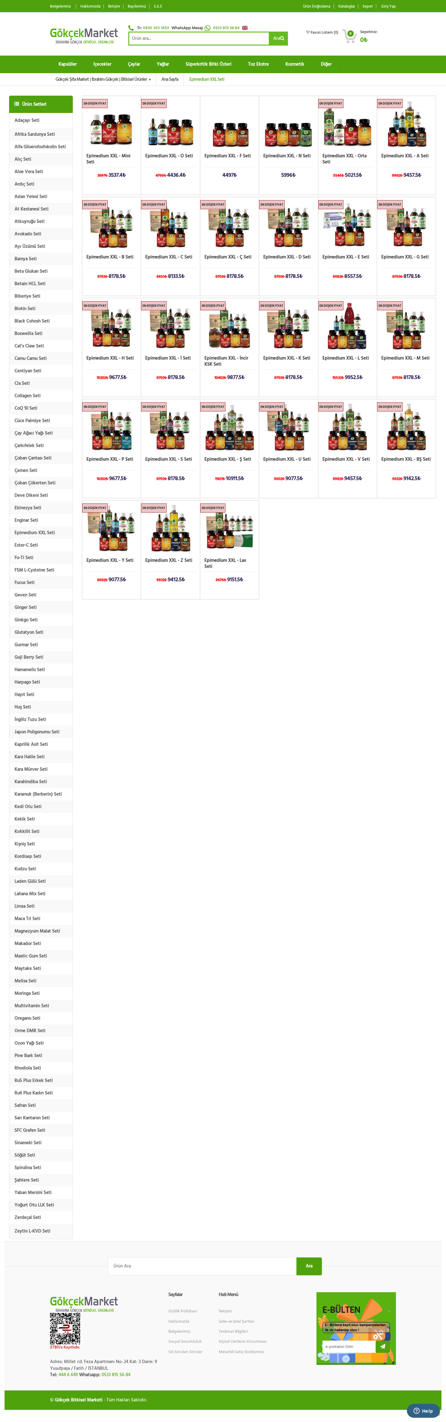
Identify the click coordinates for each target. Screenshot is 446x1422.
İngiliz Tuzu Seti (30, 719)
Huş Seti (23, 707)
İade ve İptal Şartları (237, 1321)
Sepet (368, 6)
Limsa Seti (25, 906)
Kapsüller (68, 64)
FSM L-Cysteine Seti (34, 570)
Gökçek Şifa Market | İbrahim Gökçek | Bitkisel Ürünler (102, 79)
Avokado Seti (28, 234)
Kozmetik (295, 64)
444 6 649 (68, 1375)
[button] (249, 28)
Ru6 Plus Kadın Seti (34, 1093)
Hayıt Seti (24, 694)
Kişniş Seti (25, 844)
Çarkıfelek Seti (29, 445)
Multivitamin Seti (32, 1006)
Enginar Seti (26, 520)
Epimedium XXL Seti (35, 533)
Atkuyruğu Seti (30, 221)
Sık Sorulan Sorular (185, 1352)
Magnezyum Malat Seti (37, 931)
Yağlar (163, 64)
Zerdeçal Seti (28, 1217)
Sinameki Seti (28, 1143)
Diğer (326, 64)
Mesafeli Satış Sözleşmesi (241, 1352)
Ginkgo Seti (26, 620)
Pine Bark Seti (28, 1055)
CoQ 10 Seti (26, 408)
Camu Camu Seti (31, 358)
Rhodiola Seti (28, 1068)
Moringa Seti (27, 993)
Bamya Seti (26, 259)
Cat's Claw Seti (29, 346)
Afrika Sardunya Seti (35, 134)
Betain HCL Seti (30, 284)
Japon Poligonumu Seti (37, 732)
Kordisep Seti (28, 856)
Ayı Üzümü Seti (30, 246)
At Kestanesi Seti (32, 209)
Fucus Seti (25, 582)
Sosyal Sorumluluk (185, 1341)
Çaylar (134, 64)
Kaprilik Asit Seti (31, 744)
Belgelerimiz (60, 6)
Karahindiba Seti (31, 782)
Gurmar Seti (26, 645)
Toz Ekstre (258, 64)
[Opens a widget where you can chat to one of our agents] (423, 1411)
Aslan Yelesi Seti (31, 196)
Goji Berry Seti (29, 657)
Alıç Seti (23, 159)
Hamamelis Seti (30, 670)
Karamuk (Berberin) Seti (38, 794)
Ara (276, 38)
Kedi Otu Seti (28, 806)
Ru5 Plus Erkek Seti (34, 1080)
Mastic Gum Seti (31, 956)
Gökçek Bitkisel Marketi (79, 1400)
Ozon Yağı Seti (29, 1043)
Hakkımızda (90, 6)
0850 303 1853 (156, 28)
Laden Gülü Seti (30, 881)
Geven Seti (25, 595)
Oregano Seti (27, 1018)
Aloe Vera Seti (29, 172)
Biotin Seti (25, 308)
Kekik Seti (25, 819)
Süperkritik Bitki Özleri (208, 64)
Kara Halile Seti (30, 757)
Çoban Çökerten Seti (35, 483)
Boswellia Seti (28, 333)
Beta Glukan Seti (31, 271)
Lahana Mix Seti (30, 894)
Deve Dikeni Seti (31, 495)
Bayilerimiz (137, 6)
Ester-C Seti (26, 545)
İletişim (114, 6)
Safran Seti (25, 1105)
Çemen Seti (26, 470)
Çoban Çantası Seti (33, 458)
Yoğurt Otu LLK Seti (34, 1205)
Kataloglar (346, 6)
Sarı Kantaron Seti (32, 1118)
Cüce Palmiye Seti (32, 421)
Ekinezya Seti (28, 508)
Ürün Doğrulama (316, 6)
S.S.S (158, 6)
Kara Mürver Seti (31, 769)
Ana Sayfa (169, 79)
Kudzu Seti (25, 869)
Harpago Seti (27, 682)
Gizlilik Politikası (182, 1311)
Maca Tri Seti (27, 919)
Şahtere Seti (27, 1180)
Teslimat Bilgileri (233, 1331)
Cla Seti (22, 383)
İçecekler (102, 64)
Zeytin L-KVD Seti (32, 1231)
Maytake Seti (28, 968)
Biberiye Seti (27, 296)
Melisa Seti (25, 981)
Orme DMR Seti (30, 1031)
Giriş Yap (388, 6)
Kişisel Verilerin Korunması (242, 1341)
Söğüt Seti (25, 1155)
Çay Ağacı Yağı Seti (34, 433)
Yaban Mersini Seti (33, 1192)
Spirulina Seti (28, 1168)
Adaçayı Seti (27, 120)
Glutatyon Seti (29, 632)
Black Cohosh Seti (32, 321)
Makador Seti (28, 943)
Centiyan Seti (28, 371)
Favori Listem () (324, 32)
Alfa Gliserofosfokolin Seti (40, 147)
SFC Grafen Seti (30, 1130)
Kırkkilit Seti (27, 831)
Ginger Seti (26, 607)
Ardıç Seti (24, 184)
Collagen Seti (28, 396)
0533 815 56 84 (227, 28)
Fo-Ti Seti (24, 557)
